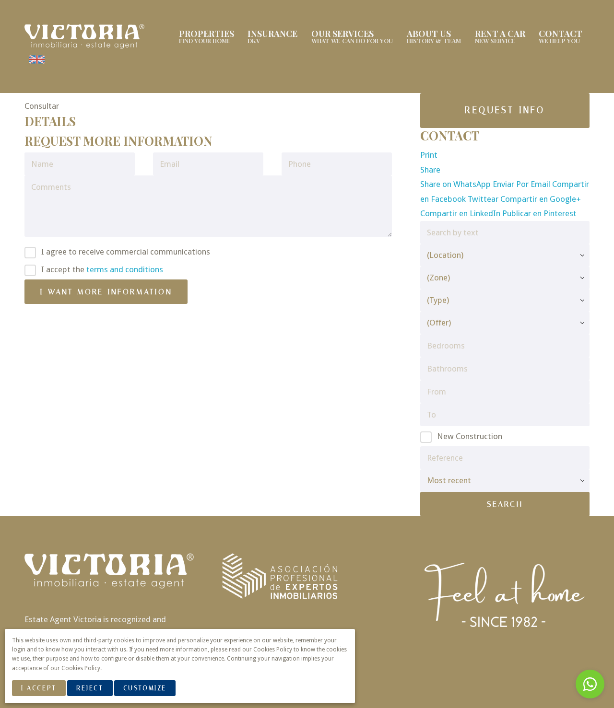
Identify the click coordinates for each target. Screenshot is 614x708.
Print (428, 155)
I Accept (38, 688)
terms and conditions (124, 269)
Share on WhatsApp (456, 184)
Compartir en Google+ (540, 199)
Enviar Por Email (522, 184)
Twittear (484, 199)
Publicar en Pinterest (539, 213)
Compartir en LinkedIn (461, 213)
